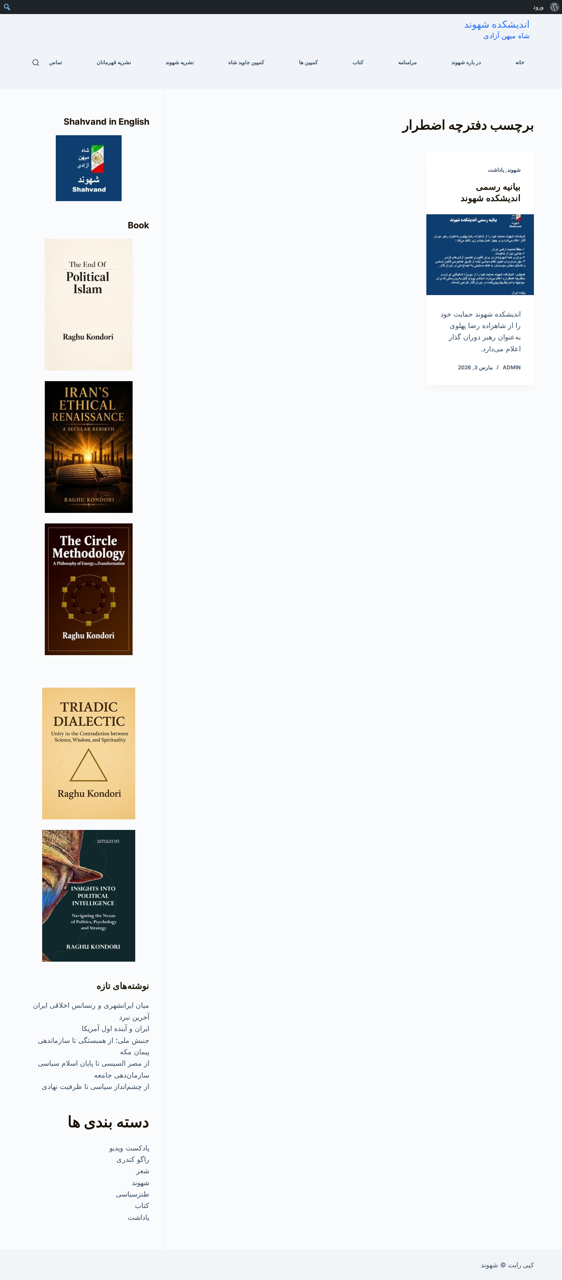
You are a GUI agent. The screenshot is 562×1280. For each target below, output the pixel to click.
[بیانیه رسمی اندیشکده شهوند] (480, 254)
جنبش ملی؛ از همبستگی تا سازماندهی (93, 1040)
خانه (519, 62)
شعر (142, 1170)
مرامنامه (407, 62)
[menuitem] (554, 7)
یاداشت (496, 169)
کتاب (358, 62)
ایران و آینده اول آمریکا (115, 1028)
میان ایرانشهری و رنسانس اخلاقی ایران (91, 1005)
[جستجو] (35, 62)
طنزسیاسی (132, 1194)
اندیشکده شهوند (497, 24)
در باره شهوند (466, 62)
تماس (55, 62)
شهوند (514, 169)
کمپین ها (308, 62)
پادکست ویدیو (129, 1147)
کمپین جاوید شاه (246, 62)
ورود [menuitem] (538, 7)
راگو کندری (132, 1159)
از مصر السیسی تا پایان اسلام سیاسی (93, 1063)
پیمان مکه (134, 1051)
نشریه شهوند (180, 62)
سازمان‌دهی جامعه (121, 1075)
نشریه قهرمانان (114, 62)
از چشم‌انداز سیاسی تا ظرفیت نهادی (95, 1086)
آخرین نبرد (134, 1017)
